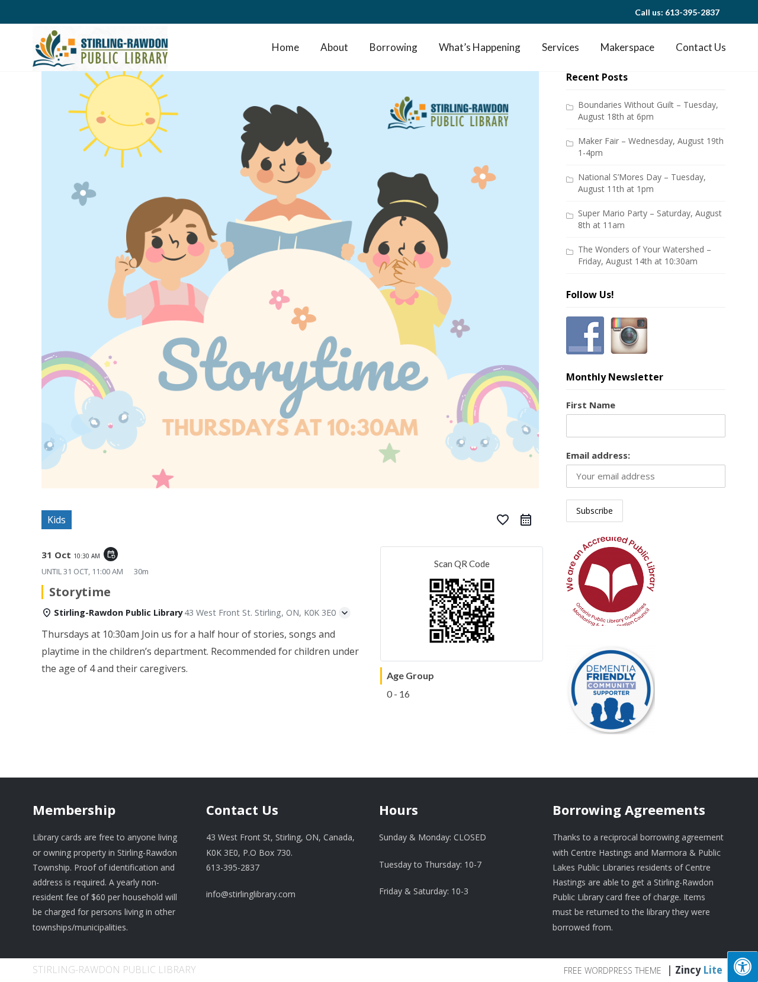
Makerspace (627, 47)
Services (560, 47)
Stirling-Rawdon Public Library (114, 969)
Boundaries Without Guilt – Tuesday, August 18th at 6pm (648, 110)
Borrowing (393, 47)
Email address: (598, 455)
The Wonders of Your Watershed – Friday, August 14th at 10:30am (644, 255)
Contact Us (701, 47)
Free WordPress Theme (612, 970)
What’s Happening (480, 47)
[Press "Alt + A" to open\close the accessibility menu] (742, 966)
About (334, 47)
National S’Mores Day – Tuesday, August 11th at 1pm (642, 182)
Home (285, 47)
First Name (590, 405)
